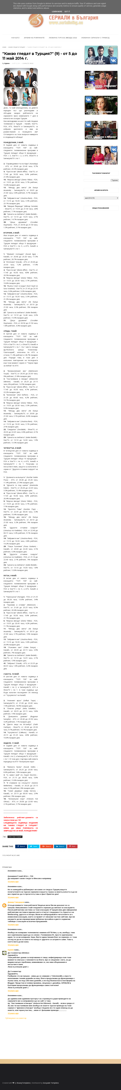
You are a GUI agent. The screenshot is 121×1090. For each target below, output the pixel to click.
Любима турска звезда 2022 (63, 38)
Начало (15, 38)
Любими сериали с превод (95, 38)
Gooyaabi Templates (51, 1083)
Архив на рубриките (34, 38)
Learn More (57, 12)
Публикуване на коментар (15, 1018)
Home (4, 47)
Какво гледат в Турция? (16, 47)
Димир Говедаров (16, 902)
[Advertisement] (41, 1039)
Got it (67, 12)
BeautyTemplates (23, 1083)
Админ (11, 950)
